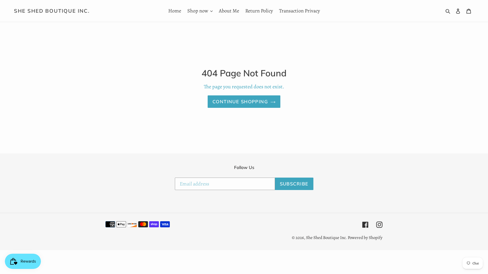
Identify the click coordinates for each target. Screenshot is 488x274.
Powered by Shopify (365, 238)
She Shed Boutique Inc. (52, 11)
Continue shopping (240, 102)
